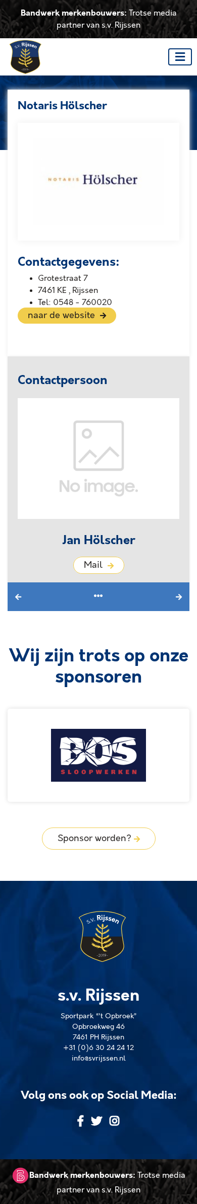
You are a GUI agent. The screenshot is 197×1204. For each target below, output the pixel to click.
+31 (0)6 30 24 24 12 (98, 1048)
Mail (94, 565)
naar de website (62, 315)
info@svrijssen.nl (99, 1059)
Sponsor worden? (96, 838)
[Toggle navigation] (180, 56)
